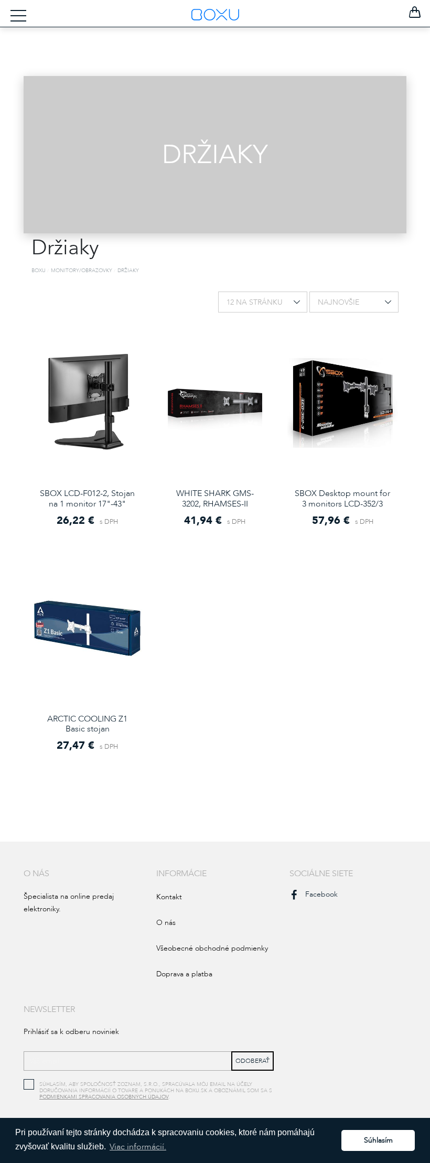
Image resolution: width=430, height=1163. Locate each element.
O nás (166, 923)
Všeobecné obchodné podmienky (212, 948)
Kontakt (169, 897)
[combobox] (262, 302)
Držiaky (128, 270)
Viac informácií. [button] (138, 1147)
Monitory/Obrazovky (81, 270)
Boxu (38, 270)
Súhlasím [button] (378, 1140)
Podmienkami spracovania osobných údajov (103, 1097)
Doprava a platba (184, 974)
